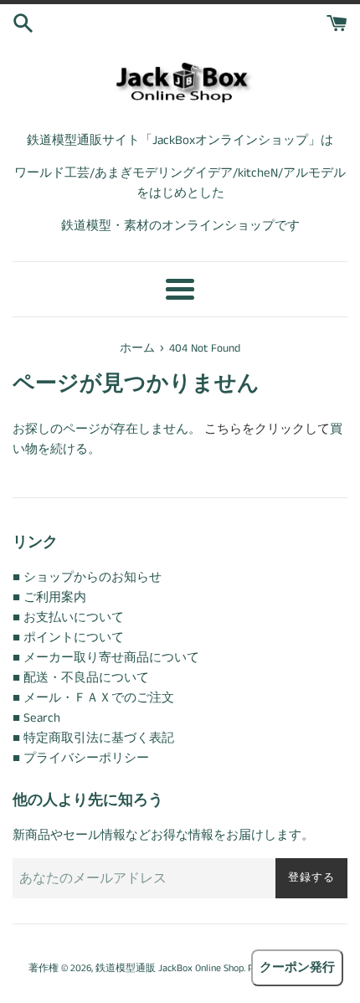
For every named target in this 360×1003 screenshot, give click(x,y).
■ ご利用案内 (49, 597)
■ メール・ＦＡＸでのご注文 (93, 698)
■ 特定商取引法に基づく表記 (93, 738)
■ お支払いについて (68, 617)
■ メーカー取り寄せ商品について (106, 657)
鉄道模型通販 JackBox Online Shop (169, 968)
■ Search (36, 718)
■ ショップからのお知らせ (87, 577)
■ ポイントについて (68, 637)
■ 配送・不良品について (81, 678)
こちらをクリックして (267, 429)
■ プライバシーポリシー (81, 758)
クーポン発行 (297, 967)
